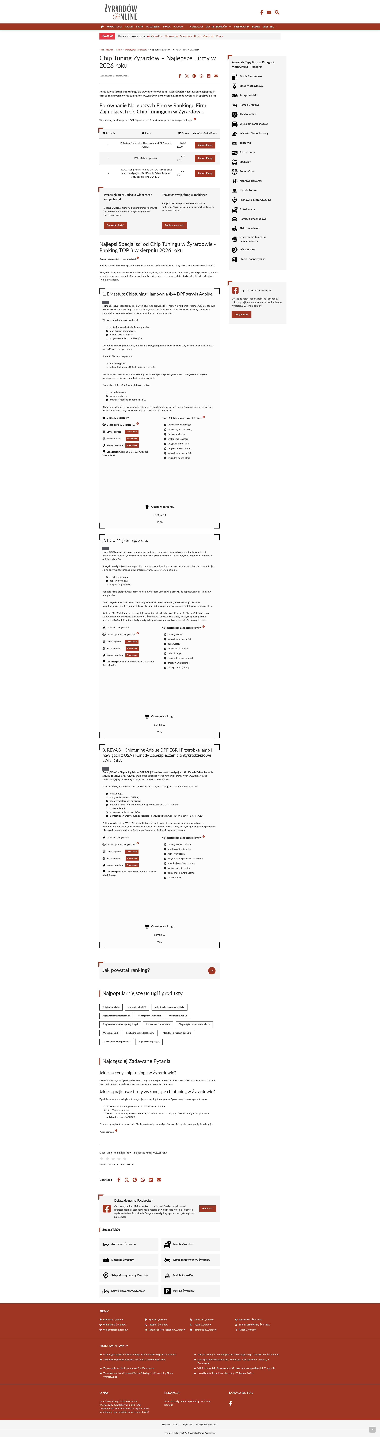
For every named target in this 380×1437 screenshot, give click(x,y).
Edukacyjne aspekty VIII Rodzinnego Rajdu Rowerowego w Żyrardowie (139, 1354)
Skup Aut (245, 162)
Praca (166, 27)
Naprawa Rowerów (251, 181)
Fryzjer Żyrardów (203, 1325)
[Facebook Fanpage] (261, 12)
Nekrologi (196, 27)
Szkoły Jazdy (247, 152)
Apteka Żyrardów (157, 1319)
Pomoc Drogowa (249, 105)
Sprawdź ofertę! (115, 225)
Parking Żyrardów (183, 1291)
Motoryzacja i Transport (136, 50)
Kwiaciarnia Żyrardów (250, 1319)
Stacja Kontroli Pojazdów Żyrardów (167, 1330)
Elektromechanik (250, 228)
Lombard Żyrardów (204, 1319)
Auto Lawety (247, 209)
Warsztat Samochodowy (254, 133)
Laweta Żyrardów (183, 1244)
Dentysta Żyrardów (113, 1319)
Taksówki (245, 143)
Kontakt (168, 1405)
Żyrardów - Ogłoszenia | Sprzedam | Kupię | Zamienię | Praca (187, 36)
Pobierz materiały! (174, 225)
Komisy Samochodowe (253, 219)
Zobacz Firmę (205, 145)
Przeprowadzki (248, 95)
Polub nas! (207, 1208)
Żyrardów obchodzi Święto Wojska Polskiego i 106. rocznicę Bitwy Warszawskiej (138, 1375)
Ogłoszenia (153, 27)
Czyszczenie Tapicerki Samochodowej (253, 239)
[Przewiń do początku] (372, 1430)
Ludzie (256, 27)
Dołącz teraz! (241, 314)
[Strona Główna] (102, 26)
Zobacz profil (132, 432)
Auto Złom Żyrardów (123, 1244)
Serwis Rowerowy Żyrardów (128, 1291)
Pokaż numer (132, 445)
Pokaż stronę (132, 439)
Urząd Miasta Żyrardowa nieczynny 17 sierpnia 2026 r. (225, 1373)
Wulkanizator (248, 249)
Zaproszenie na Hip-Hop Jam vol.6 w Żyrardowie (128, 1368)
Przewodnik (241, 27)
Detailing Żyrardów (122, 1260)
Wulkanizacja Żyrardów (115, 1330)
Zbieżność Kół (248, 114)
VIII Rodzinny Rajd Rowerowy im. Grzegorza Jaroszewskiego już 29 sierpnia (236, 1368)
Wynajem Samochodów (254, 124)
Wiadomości (114, 27)
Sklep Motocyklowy (251, 86)
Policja (129, 27)
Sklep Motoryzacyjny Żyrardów (130, 1275)
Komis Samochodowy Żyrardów (191, 1260)
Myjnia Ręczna (248, 190)
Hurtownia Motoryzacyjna (255, 200)
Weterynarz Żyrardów (114, 1325)
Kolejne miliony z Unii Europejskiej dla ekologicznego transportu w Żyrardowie (238, 1354)
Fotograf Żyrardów (158, 1325)
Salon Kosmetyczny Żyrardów (254, 1325)
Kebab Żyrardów (247, 1330)
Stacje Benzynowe (251, 76)
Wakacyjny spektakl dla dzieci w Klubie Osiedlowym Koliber (134, 1359)
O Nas (176, 1424)
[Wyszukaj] (277, 12)
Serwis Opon (247, 171)
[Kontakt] (269, 12)
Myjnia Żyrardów (183, 1275)
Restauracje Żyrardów (205, 1330)
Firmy (139, 27)
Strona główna (106, 50)
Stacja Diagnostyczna (252, 259)
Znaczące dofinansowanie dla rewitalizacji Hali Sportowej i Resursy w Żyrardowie (233, 1361)
